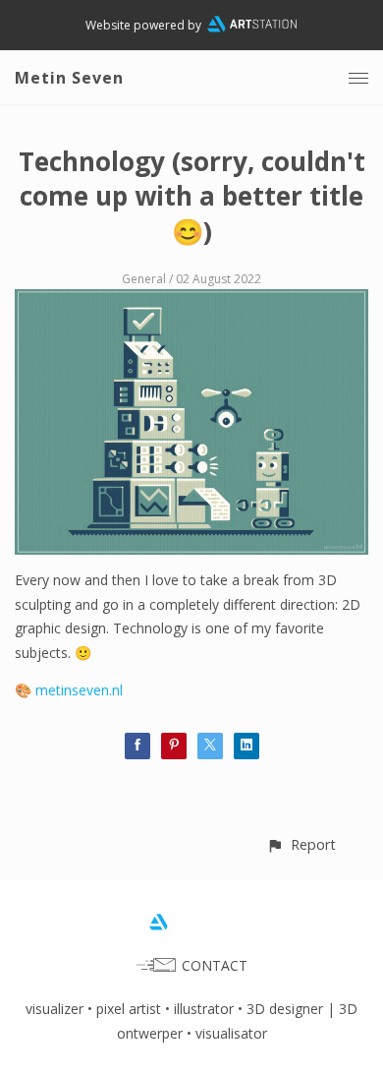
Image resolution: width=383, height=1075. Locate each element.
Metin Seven (69, 78)
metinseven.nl (79, 690)
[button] (301, 844)
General (144, 278)
